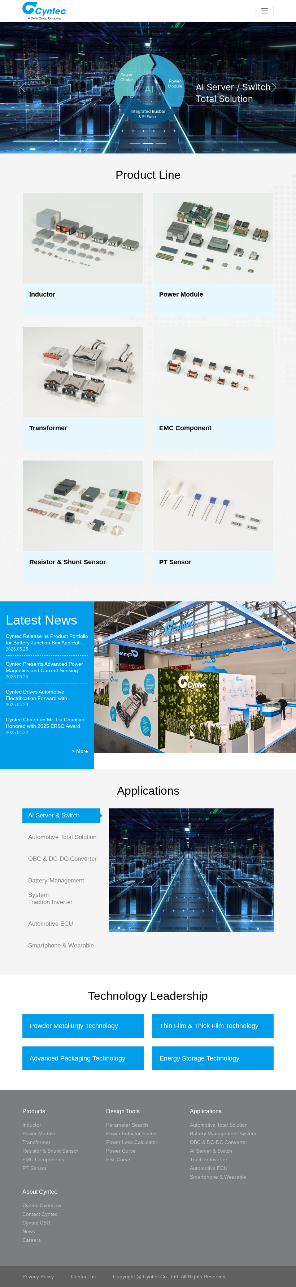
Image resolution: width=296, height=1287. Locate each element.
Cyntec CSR (36, 1223)
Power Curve (121, 1151)
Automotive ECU (50, 923)
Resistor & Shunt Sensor (50, 1151)
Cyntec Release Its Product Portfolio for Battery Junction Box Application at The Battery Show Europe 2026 (47, 639)
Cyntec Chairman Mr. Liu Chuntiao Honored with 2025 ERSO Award (45, 723)
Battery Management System (56, 882)
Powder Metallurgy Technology (74, 1025)
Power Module (38, 1133)
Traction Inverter (50, 902)
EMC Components (43, 1159)
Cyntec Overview (41, 1205)
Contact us (83, 1276)
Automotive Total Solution (62, 837)
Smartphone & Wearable (61, 945)
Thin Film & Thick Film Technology (209, 1025)
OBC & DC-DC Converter (62, 858)
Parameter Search (127, 1125)
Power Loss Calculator (131, 1142)
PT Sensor (34, 1168)
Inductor (31, 1125)
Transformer (36, 1142)
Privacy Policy (38, 1276)
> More (80, 751)
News (28, 1231)
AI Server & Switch (53, 815)
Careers (31, 1240)
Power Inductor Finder (131, 1133)
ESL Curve (118, 1159)
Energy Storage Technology (199, 1058)
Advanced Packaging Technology (77, 1058)
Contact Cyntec (39, 1214)
